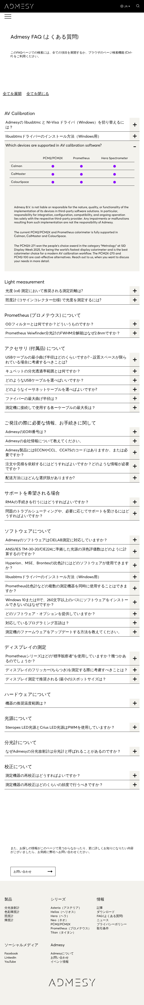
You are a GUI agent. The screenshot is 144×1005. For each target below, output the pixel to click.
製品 (8, 899)
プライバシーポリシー (112, 924)
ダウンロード (106, 912)
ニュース (103, 920)
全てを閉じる (37, 93)
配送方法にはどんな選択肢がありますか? (40, 477)
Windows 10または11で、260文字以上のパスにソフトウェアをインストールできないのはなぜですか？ (66, 602)
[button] (137, 5)
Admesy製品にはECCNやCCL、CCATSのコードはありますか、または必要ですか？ (66, 452)
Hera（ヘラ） (60, 916)
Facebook (11, 953)
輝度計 (9, 920)
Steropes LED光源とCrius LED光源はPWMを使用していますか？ (60, 727)
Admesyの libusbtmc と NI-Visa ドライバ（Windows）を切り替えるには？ (64, 124)
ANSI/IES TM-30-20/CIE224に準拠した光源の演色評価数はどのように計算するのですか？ (66, 551)
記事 (100, 908)
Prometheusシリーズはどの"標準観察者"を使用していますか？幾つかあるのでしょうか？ (65, 658)
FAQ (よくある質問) (110, 916)
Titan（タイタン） (63, 932)
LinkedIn (10, 957)
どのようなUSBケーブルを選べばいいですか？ (44, 380)
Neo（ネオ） (59, 920)
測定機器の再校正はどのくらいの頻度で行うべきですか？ (54, 784)
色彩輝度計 (12, 912)
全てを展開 (12, 93)
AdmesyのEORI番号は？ (26, 431)
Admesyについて (62, 953)
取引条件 (103, 928)
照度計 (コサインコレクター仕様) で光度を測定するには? (53, 299)
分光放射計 (12, 908)
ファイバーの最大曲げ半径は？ (31, 398)
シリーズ (58, 899)
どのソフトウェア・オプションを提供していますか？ (50, 613)
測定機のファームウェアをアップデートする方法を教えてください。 (63, 631)
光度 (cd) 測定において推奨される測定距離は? (44, 290)
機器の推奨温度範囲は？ (26, 703)
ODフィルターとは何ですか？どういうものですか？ (49, 324)
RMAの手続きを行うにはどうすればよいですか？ (47, 502)
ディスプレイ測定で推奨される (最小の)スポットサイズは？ (55, 679)
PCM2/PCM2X (60, 924)
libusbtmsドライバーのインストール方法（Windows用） (53, 136)
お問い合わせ (60, 957)
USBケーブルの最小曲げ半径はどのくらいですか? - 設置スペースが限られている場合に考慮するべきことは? (66, 359)
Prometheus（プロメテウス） (71, 928)
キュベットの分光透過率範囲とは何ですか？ (42, 371)
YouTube (10, 961)
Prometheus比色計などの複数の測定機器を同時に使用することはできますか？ (66, 588)
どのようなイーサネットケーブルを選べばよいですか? (51, 389)
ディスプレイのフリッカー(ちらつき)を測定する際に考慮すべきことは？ (66, 669)
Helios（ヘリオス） (64, 912)
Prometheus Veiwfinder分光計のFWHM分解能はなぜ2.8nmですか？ (62, 333)
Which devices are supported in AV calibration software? (53, 145)
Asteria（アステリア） (66, 908)
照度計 (9, 916)
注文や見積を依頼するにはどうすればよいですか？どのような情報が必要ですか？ (67, 466)
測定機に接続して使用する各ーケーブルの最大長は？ (50, 407)
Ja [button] (125, 6)
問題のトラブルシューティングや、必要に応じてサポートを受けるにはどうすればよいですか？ (67, 513)
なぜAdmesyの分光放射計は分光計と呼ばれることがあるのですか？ (63, 751)
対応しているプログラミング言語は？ (37, 622)
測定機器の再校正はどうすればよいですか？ (42, 775)
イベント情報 (60, 961)
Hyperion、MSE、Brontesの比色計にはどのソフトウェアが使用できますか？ (67, 565)
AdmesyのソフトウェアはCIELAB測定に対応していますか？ (56, 540)
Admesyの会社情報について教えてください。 (44, 440)
